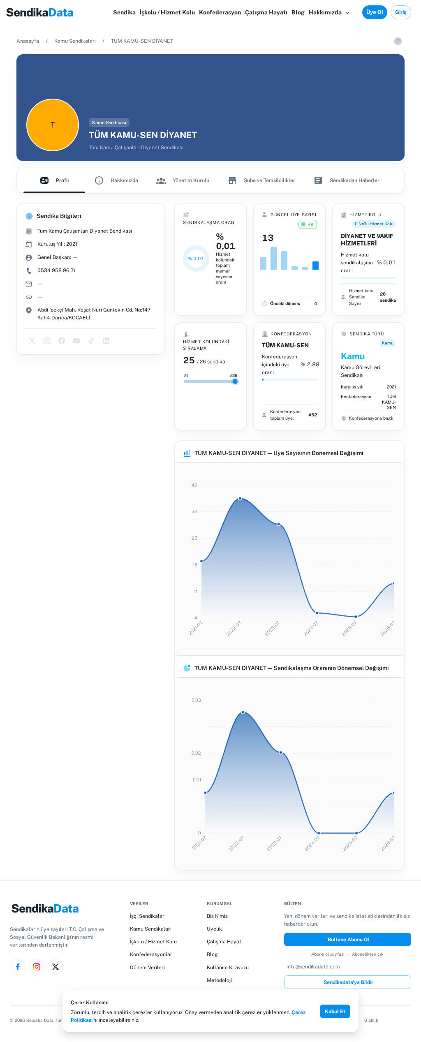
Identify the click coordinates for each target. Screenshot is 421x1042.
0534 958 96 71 (56, 270)
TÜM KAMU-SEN (285, 345)
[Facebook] (17, 967)
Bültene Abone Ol (348, 939)
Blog (212, 954)
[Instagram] (36, 967)
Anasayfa (27, 41)
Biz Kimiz (217, 916)
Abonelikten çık (368, 954)
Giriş (401, 12)
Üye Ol (374, 12)
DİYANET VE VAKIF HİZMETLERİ (367, 240)
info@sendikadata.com (313, 966)
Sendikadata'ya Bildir (348, 982)
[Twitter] (55, 967)
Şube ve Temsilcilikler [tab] (269, 180)
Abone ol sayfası (328, 954)
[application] (289, 559)
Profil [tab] (62, 180)
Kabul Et (335, 1011)
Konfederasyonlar (151, 954)
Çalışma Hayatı (225, 941)
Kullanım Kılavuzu (228, 967)
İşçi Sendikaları (148, 916)
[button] (330, 12)
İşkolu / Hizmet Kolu (153, 941)
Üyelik (214, 929)
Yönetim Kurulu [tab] (191, 180)
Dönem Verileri (147, 967)
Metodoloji (219, 980)
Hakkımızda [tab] (124, 180)
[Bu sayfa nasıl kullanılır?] (398, 41)
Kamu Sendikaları (75, 41)
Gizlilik (371, 1020)
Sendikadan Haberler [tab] (354, 180)
